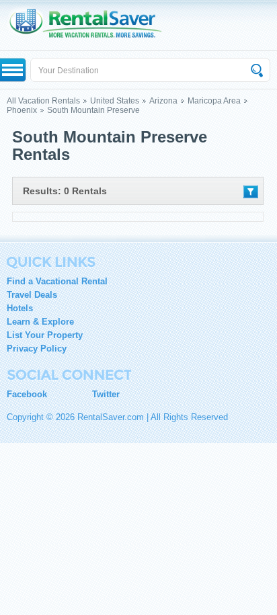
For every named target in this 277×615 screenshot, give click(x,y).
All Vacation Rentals (43, 101)
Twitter (106, 394)
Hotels (20, 308)
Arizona (163, 101)
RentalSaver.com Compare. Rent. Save (92, 25)
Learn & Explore (40, 322)
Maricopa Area (214, 101)
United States (114, 101)
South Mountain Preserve (93, 110)
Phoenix (22, 110)
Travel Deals (32, 295)
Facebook (27, 394)
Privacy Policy (37, 348)
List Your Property (45, 335)
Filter (250, 192)
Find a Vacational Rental (57, 281)
